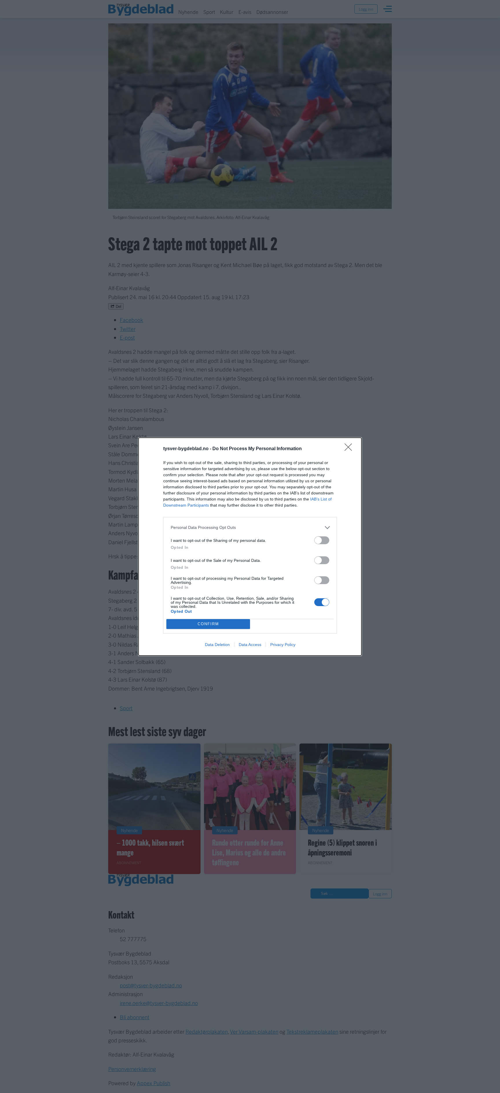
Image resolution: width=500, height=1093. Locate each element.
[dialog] (250, 547)
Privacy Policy (282, 644)
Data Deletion (217, 644)
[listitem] (250, 528)
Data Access (250, 644)
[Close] (350, 449)
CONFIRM (208, 624)
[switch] (321, 540)
